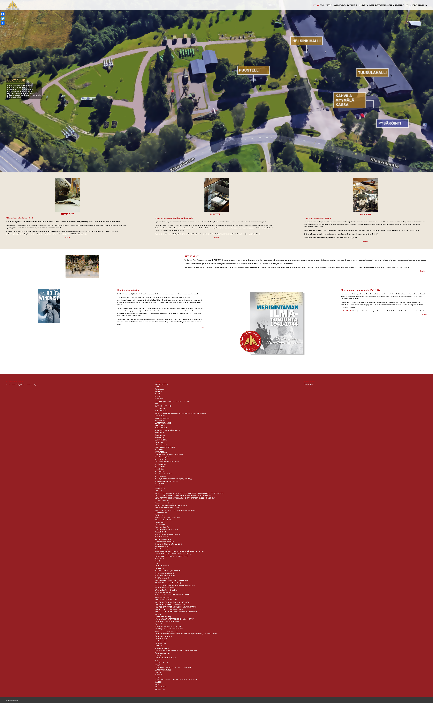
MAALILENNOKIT (160, 425)
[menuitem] (316, 5)
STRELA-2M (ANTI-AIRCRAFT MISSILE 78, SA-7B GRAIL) (174, 619)
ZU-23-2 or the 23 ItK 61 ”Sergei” (165, 658)
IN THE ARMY (159, 558)
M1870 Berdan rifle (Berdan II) (164, 573)
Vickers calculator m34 (162, 653)
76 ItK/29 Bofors (160, 471)
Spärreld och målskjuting (163, 617)
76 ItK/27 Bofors (160, 466)
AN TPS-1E (158, 491)
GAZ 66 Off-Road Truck (162, 537)
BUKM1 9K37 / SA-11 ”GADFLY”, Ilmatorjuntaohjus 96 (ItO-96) (175, 510)
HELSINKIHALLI (160, 420)
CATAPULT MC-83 (161, 512)
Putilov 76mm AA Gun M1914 (164, 587)
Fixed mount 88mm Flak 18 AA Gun (166, 529)
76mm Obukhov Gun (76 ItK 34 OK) (166, 481)
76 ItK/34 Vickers (160, 476)
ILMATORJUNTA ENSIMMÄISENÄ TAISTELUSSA (171, 556)
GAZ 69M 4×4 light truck (163, 539)
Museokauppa (159, 389)
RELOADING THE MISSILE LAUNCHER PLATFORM (172, 595)
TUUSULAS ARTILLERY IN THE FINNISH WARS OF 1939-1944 (176, 650)
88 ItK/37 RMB (159, 483)
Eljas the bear (159, 522)
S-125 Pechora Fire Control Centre (166, 600)
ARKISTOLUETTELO (161, 384)
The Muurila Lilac (160, 641)
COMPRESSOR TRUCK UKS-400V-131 (168, 517)
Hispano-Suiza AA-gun (162, 549)
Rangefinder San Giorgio (162, 592)
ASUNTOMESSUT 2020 (162, 418)
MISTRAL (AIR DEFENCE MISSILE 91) (168, 583)
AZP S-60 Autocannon (162, 500)
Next (431, 86)
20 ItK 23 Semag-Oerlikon (163, 457)
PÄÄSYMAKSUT (160, 408)
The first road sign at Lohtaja (164, 636)
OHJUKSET (158, 684)
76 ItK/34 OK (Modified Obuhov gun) (166, 474)
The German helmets (161, 638)
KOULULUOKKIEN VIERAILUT (165, 447)
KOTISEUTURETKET (162, 445)
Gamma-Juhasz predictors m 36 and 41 (167, 534)
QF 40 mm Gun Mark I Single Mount (166, 590)
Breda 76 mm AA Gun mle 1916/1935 (167, 508)
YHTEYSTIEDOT (160, 687)
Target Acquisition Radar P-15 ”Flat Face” (168, 626)
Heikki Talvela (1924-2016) (163, 546)
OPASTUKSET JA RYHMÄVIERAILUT (167, 430)
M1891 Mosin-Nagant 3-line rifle (165, 575)
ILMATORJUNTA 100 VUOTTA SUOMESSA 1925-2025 (173, 667)
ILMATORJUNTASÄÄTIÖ (163, 423)
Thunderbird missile (161, 643)
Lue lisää (67, 237)
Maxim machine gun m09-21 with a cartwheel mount (172, 580)
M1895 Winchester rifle (162, 578)
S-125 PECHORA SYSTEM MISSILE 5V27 (169, 609)
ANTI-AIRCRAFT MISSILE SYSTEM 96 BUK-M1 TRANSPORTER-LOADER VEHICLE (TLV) (185, 498)
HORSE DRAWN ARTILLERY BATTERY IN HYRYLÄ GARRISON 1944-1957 (180, 551)
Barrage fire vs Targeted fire (164, 503)
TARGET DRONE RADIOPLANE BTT (167, 631)
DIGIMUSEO (159, 660)
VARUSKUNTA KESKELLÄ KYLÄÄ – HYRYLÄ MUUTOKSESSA (176, 680)
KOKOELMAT (159, 442)
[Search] (426, 5)
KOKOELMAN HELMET (162, 566)
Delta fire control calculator (163, 520)
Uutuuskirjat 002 (160, 435)
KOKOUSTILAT (160, 568)
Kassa (157, 387)
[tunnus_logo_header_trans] (13, 5)
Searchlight (158, 614)
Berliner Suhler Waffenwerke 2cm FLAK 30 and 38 (171, 505)
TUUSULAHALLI (160, 416)
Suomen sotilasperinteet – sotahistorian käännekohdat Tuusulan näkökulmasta (180, 413)
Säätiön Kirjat (159, 399)
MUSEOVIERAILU (161, 428)
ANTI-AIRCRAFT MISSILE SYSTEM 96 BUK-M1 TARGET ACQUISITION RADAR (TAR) (183, 495)
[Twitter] (2, 18)
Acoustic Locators (160, 486)
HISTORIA (158, 403)
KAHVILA (158, 672)
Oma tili (157, 394)
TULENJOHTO (159, 646)
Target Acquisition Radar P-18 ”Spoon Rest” (169, 629)
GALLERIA (158, 682)
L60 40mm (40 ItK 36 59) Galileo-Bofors (168, 570)
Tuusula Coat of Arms (162, 648)
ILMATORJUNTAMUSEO (163, 670)
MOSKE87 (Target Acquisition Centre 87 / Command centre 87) (175, 585)
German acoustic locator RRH (164, 541)
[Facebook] (2, 14)
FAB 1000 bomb (160, 525)
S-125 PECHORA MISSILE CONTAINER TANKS (171, 604)
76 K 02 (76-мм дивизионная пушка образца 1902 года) (173, 479)
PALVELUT (158, 675)
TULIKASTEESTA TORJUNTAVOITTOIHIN (169, 454)
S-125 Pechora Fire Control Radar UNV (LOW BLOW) (172, 602)
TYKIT (157, 677)
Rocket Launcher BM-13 (162, 597)
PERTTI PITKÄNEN (161, 411)
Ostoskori (158, 396)
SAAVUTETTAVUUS (161, 662)
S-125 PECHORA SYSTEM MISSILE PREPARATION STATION (175, 607)
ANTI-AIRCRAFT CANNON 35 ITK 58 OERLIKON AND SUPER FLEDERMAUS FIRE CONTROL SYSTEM (189, 493)
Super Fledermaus (161, 624)
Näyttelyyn (423, 271)
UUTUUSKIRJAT (160, 689)
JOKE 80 (158, 561)
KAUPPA (158, 563)
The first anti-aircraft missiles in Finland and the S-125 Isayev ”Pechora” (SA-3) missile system (186, 633)
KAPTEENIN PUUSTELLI (163, 406)
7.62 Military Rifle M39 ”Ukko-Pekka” (167, 462)
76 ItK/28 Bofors (160, 469)
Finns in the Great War (162, 527)
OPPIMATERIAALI (161, 452)
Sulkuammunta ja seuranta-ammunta (167, 621)
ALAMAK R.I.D (160, 488)
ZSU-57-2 (158, 655)
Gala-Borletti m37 (160, 532)
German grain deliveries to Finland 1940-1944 (169, 544)
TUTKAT (157, 665)
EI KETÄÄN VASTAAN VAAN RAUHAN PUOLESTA (172, 401)
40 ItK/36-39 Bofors (161, 459)
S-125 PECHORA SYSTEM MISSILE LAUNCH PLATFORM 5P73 (176, 612)
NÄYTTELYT (159, 450)
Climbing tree (159, 515)
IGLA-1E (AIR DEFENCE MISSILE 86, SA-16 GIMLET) (173, 554)
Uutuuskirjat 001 (160, 432)
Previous (2, 86)
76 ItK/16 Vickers (160, 464)
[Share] (2, 23)
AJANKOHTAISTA (161, 440)
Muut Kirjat (158, 391)
